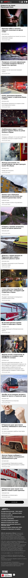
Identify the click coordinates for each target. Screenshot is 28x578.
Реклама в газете (17, 513)
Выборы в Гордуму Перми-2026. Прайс (11, 527)
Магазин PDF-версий (7, 515)
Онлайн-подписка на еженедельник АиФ (12, 516)
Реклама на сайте (6, 513)
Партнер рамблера (12, 571)
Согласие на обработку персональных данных (12, 555)
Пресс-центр (18, 511)
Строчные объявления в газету (9, 520)
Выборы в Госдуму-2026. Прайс (9, 522)
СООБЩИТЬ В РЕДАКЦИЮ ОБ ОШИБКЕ (11, 529)
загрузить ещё (14, 502)
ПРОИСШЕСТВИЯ (6, 39)
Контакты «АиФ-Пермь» (7, 518)
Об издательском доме (7, 511)
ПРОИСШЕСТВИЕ (6, 372)
